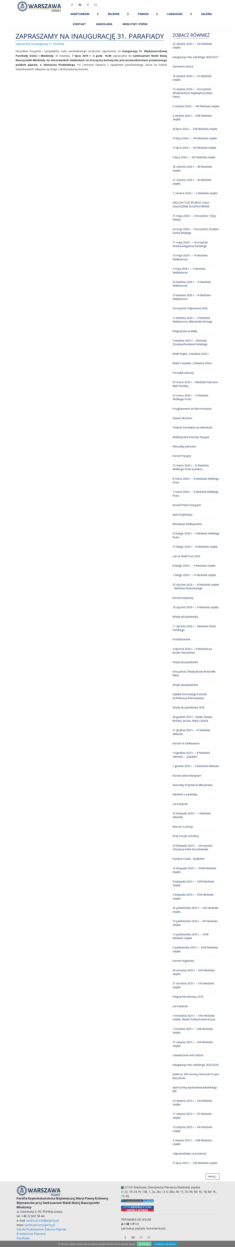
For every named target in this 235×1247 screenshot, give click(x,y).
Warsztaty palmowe (184, 446)
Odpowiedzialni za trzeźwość (189, 1153)
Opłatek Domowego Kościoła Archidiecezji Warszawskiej (190, 696)
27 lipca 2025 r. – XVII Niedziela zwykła (195, 1163)
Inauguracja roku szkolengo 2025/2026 (195, 1064)
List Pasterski (180, 804)
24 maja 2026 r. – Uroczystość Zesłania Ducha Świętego (196, 230)
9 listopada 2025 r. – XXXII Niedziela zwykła (193, 883)
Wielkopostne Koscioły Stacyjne (191, 437)
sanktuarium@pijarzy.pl (42, 1220)
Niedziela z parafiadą (185, 794)
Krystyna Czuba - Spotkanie (189, 858)
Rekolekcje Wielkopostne (187, 524)
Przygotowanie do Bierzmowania (192, 408)
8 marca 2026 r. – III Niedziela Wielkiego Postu (196, 480)
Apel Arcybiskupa (182, 514)
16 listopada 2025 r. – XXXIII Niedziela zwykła (194, 870)
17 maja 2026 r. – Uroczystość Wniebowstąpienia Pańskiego (190, 244)
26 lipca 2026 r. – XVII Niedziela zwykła (195, 129)
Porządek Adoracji (183, 372)
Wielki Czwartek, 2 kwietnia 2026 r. (193, 363)
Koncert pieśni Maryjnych (187, 775)
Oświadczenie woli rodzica (188, 1055)
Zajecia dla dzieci (182, 418)
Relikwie (114, 14)
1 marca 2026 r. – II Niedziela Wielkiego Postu (195, 493)
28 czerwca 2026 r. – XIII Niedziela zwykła (192, 168)
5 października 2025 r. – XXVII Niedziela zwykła (195, 949)
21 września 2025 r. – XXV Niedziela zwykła (193, 985)
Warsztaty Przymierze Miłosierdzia (192, 785)
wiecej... (212, 1176)
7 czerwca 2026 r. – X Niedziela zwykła (195, 193)
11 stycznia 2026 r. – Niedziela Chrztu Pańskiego (194, 628)
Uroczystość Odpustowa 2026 (190, 308)
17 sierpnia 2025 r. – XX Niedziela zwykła (192, 1115)
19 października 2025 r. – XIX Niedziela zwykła (195, 923)
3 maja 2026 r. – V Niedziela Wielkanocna (189, 270)
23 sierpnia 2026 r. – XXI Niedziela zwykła (192, 45)
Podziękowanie (181, 639)
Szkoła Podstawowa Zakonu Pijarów (41, 1229)
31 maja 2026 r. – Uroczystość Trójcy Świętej (194, 217)
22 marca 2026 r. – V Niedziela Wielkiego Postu (190, 397)
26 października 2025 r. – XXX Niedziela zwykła (195, 909)
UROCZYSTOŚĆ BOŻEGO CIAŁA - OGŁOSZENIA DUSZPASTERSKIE (192, 204)
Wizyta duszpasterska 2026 (189, 707)
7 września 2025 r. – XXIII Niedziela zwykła (193, 1030)
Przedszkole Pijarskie (31, 1234)
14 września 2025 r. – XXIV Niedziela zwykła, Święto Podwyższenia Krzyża (194, 1017)
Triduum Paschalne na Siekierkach (192, 427)
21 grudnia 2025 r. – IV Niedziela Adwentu (191, 731)
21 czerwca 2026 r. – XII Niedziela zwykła (192, 181)
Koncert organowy (183, 960)
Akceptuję (144, 1244)
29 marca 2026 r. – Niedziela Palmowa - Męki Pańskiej (196, 384)
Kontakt (79, 24)
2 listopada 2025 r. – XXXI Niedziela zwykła (193, 896)
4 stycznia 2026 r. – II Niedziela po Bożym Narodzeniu (192, 650)
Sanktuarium (79, 14)
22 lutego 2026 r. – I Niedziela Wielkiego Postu (196, 535)
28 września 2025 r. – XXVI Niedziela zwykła (194, 972)
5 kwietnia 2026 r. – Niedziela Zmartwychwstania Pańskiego (190, 342)
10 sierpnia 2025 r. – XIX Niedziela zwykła (192, 1128)
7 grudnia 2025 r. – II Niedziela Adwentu (196, 766)
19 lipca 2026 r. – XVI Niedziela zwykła (195, 138)
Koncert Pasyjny (182, 456)
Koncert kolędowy (183, 598)
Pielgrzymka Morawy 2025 (188, 996)
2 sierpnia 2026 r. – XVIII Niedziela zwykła (192, 117)
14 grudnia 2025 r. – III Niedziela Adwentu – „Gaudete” (191, 754)
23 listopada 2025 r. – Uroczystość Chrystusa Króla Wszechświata (193, 847)
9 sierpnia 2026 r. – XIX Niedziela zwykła (196, 106)
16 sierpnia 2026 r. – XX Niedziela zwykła (192, 77)
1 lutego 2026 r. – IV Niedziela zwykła (194, 575)
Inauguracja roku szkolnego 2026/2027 (195, 57)
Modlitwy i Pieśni (135, 24)
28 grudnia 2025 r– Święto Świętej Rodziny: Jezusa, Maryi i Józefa (192, 718)
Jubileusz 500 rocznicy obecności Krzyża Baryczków (196, 1076)
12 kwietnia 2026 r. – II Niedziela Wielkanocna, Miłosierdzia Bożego (192, 319)
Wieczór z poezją (183, 826)
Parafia (143, 14)
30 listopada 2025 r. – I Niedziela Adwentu (192, 815)
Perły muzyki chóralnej (186, 836)
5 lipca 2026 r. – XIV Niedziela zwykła (194, 157)
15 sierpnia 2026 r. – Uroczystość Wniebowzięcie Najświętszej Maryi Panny (192, 92)
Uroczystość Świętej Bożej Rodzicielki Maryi (194, 673)
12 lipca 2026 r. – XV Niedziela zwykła (194, 147)
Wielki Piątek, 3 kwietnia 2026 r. (191, 353)
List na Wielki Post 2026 (186, 556)
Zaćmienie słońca (183, 66)
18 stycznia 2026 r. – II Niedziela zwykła (195, 607)
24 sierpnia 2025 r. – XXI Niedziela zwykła (192, 1102)
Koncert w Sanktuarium (186, 743)
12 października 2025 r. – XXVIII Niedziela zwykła (191, 936)
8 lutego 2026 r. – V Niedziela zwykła (194, 565)
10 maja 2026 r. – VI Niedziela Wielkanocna (190, 257)
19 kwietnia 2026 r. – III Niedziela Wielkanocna (192, 297)
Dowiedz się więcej (165, 1244)
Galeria (206, 14)
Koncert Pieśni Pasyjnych (187, 505)
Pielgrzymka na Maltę (185, 331)
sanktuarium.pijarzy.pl (39, 1225)
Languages (175, 14)
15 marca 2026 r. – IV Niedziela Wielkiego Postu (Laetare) (191, 467)
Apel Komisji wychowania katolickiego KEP (195, 1089)
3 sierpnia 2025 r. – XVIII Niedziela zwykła (192, 1142)
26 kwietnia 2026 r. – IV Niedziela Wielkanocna (192, 283)
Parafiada (23, 1238)
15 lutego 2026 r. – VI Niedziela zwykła (195, 546)
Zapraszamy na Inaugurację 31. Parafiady (40, 43)
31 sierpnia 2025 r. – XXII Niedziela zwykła (193, 1044)
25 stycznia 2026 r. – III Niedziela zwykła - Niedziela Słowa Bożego (196, 586)
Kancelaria (104, 24)
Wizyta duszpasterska (185, 616)
